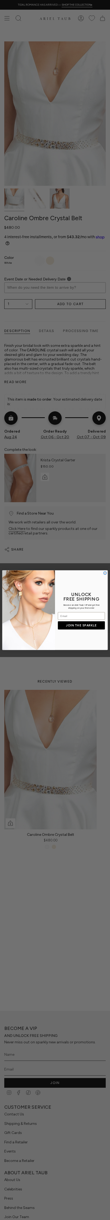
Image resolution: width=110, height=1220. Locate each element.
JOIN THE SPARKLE (81, 625)
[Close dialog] (105, 572)
